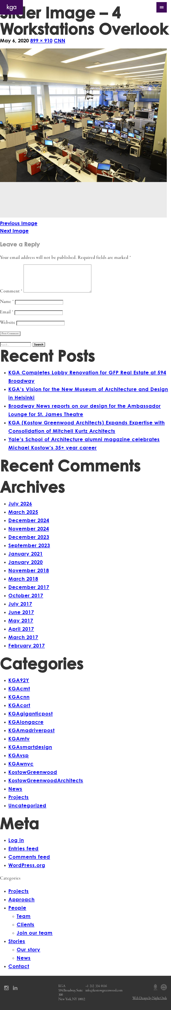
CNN (59, 40)
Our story (28, 949)
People (17, 908)
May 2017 (20, 620)
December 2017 (28, 587)
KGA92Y (18, 680)
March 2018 (23, 579)
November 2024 (28, 528)
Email (7, 312)
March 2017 (23, 637)
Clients (25, 924)
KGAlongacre (26, 722)
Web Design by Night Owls (149, 998)
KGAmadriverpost (31, 730)
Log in (16, 840)
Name (7, 302)
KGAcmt (19, 688)
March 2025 (23, 512)
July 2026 (20, 503)
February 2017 (26, 645)
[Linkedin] (16, 988)
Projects (18, 797)
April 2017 (21, 629)
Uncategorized (27, 805)
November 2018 (28, 570)
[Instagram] (7, 988)
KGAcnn (19, 697)
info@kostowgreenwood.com (104, 990)
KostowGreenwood (32, 772)
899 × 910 (41, 40)
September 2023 (29, 545)
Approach (21, 899)
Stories (16, 941)
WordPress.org (26, 865)
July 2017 (20, 604)
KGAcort (19, 705)
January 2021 (25, 554)
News (15, 789)
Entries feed (23, 848)
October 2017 (25, 595)
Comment (11, 291)
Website (7, 323)
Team (24, 916)
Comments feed (29, 857)
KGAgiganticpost (30, 713)
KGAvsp (18, 755)
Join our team (35, 933)
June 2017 (21, 612)
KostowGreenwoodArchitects (45, 780)
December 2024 (28, 520)
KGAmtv (19, 738)
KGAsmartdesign (30, 747)
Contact (18, 966)
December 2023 (28, 537)
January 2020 (25, 562)
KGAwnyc (21, 764)
